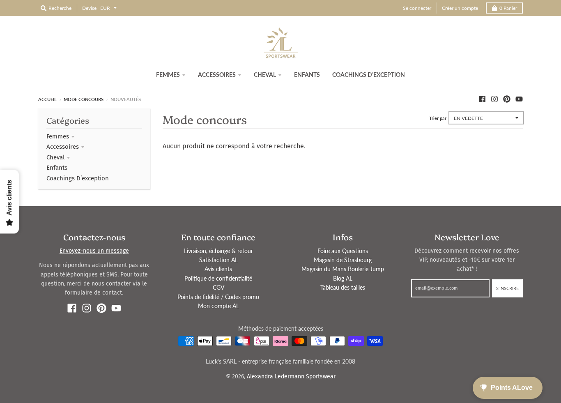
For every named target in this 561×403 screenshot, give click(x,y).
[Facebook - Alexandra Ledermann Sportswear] (482, 99)
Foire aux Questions (342, 250)
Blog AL (342, 278)
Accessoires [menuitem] (217, 74)
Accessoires (62, 146)
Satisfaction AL (218, 259)
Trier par (437, 118)
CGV (218, 287)
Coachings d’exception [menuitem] (368, 74)
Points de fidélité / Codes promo (218, 296)
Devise (89, 8)
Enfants (56, 167)
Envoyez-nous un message (94, 250)
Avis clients (218, 268)
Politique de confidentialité (218, 278)
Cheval (55, 157)
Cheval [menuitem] (265, 74)
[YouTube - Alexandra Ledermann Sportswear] (519, 99)
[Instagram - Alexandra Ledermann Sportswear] (494, 99)
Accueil (47, 99)
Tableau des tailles (342, 287)
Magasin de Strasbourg (343, 259)
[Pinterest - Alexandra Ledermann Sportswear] (506, 99)
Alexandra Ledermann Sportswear (291, 376)
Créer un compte (460, 8)
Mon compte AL (218, 305)
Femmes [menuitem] (168, 74)
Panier (508, 8)
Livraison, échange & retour (218, 250)
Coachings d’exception (77, 178)
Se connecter (417, 8)
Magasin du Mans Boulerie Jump (342, 268)
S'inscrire (507, 288)
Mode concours (83, 99)
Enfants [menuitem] (307, 74)
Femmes (57, 136)
